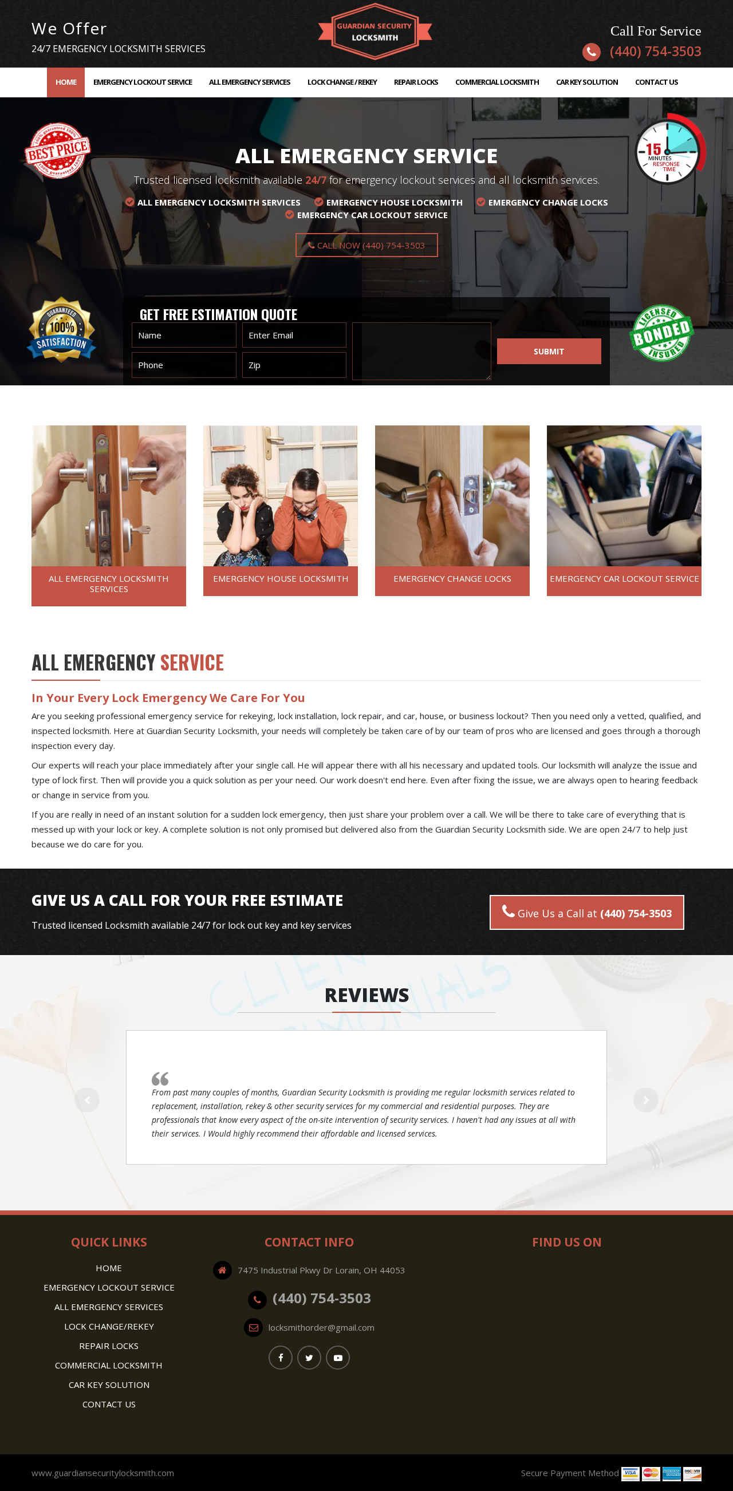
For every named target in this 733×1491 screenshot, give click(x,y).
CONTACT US (656, 82)
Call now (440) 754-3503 (370, 245)
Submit (549, 351)
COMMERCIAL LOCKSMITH (497, 82)
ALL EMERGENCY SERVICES (249, 82)
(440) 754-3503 (656, 51)
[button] (87, 1100)
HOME (70, 81)
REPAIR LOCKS (416, 82)
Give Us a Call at (593, 913)
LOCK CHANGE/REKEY (109, 1326)
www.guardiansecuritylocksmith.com (102, 1472)
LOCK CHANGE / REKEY (342, 82)
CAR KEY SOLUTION (587, 82)
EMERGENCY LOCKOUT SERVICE (142, 82)
